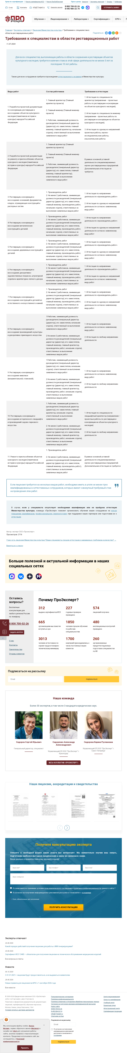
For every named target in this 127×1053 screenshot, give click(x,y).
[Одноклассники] (116, 32)
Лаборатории (80, 19)
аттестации (16, 517)
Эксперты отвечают (97, 2)
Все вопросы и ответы (14, 959)
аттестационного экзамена (69, 77)
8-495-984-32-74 (56, 1011)
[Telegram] (106, 32)
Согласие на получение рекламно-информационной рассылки (73, 1004)
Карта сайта (55, 1006)
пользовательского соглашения (58, 888)
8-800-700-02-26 (56, 1009)
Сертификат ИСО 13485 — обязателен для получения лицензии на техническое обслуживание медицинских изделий (53, 954)
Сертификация (101, 19)
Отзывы (109, 2)
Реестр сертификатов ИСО (35, 2)
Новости (85, 2)
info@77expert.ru (39, 7)
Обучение (39, 19)
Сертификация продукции (113, 1011)
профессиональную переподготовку (51, 514)
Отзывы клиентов (16, 654)
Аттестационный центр (112, 1008)
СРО (117, 19)
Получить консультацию (63, 907)
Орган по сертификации (112, 1000)
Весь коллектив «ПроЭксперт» (63, 763)
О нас (11, 7)
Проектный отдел (110, 1005)
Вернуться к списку (14, 546)
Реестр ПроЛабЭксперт (55, 2)
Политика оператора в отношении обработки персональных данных (75, 1002)
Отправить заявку (111, 7)
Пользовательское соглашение (62, 997)
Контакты (23, 7)
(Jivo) (15, 1031)
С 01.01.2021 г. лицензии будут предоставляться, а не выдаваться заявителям (37, 975)
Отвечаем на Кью (57, 1016)
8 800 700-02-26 (72, 6)
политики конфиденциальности (87, 888)
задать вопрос (16, 632)
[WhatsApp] (113, 32)
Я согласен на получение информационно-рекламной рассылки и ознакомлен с (52, 893)
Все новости (10, 988)
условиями (86, 893)
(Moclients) (35, 1028)
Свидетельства (15, 649)
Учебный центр (109, 1003)
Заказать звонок (56, 7)
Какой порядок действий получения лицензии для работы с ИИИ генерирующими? (39, 946)
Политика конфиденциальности (62, 999)
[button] (67, 827)
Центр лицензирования (112, 997)
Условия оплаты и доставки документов (19, 1010)
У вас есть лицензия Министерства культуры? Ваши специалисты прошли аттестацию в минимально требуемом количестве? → (61, 540)
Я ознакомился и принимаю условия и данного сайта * (64, 888)
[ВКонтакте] (109, 32)
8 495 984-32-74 (72, 9)
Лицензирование (58, 19)
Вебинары (118, 2)
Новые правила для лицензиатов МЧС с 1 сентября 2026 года (30, 983)
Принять (25, 1048)
